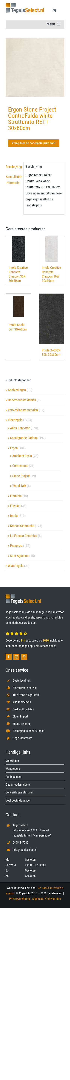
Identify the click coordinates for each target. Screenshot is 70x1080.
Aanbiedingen (17, 390)
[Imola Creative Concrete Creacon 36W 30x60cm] (51, 249)
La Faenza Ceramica (23, 536)
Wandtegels (15, 566)
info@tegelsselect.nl (25, 849)
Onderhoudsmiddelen (22, 400)
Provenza (16, 546)
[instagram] (16, 657)
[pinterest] (24, 657)
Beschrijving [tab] (13, 167)
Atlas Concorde (20, 428)
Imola (14, 516)
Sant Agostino (19, 556)
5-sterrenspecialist (44, 646)
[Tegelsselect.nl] (25, 4)
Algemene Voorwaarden (46, 899)
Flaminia (16, 496)
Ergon (14, 448)
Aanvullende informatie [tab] (13, 180)
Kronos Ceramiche (22, 526)
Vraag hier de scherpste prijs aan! (33, 142)
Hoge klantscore (22, 738)
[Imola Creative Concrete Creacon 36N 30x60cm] (18, 249)
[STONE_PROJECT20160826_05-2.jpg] (35, 67)
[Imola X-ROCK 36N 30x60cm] (51, 319)
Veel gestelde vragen (18, 800)
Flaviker (15, 506)
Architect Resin (22, 456)
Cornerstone (20, 466)
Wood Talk (19, 486)
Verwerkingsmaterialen (23, 410)
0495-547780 (20, 842)
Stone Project (21, 476)
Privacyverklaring (19, 899)
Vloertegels (15, 420)
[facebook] (9, 657)
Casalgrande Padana (24, 438)
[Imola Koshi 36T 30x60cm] (18, 306)
